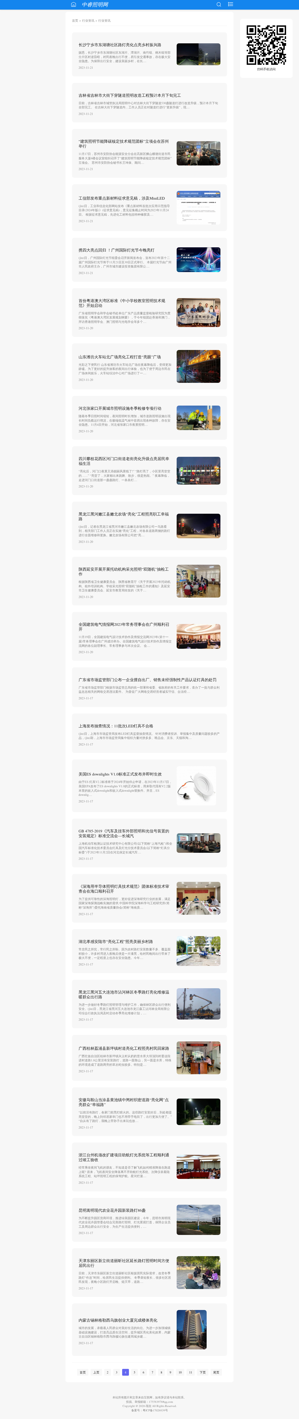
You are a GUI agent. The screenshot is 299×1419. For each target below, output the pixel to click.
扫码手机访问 (266, 69)
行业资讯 (88, 20)
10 (180, 1372)
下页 (203, 1372)
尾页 (216, 1372)
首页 (75, 20)
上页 (96, 1372)
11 (190, 1372)
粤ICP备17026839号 (155, 1410)
